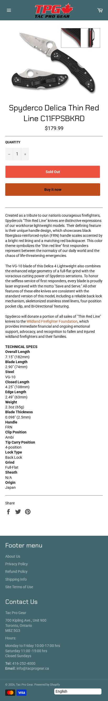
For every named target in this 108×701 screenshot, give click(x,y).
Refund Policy (16, 571)
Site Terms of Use (19, 587)
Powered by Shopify (47, 684)
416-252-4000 (23, 663)
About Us (12, 556)
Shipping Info (16, 579)
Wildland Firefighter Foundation (52, 321)
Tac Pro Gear (24, 684)
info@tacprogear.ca (33, 668)
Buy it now (52, 189)
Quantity (12, 142)
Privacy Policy (16, 564)
